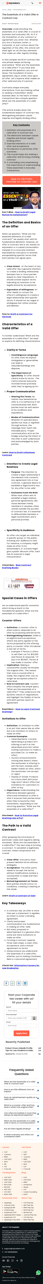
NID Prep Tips (28, 1212)
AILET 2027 (7, 1189)
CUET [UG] (7, 1159)
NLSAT (26, 1194)
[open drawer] (3, 3)
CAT (5, 1167)
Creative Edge (9, 1210)
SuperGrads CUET (10, 1212)
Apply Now (21, 1033)
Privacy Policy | (21, 1277)
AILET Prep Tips (28, 1205)
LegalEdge (7, 1203)
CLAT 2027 (7, 1177)
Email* (8, 1022)
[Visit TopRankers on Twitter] (17, 1261)
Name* (8, 1007)
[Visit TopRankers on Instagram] (12, 1261)
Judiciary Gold (9, 1205)
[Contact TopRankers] (32, 3)
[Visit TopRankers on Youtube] (3, 1261)
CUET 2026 (7, 1182)
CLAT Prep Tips (28, 1203)
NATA (6, 1162)
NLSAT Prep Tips (29, 1220)
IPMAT (6, 1157)
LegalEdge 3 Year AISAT (12, 1220)
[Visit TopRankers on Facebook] (8, 1261)
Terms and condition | (9, 1277)
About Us (13, 1280)
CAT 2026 (7, 1192)
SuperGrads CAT (10, 1217)
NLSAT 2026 (8, 1194)
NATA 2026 (7, 1185)
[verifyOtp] (34, 1018)
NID (5, 1164)
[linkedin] (24, 984)
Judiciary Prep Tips (30, 1215)
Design (26, 1187)
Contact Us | (6, 1280)
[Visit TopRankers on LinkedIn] (21, 1261)
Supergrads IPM (9, 1208)
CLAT (6, 1152)
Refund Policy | (31, 1277)
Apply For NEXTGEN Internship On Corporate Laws (21, 180)
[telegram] (18, 984)
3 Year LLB (7, 1169)
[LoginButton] (40, 3)
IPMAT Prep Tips (29, 1208)
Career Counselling (30, 1192)
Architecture (28, 1185)
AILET (25, 1154)
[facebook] (5, 984)
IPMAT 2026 (8, 1180)
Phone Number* (11, 1015)
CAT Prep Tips (28, 1217)
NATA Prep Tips (28, 1210)
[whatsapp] (11, 984)
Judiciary (7, 1154)
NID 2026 (7, 1187)
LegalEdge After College (12, 1215)
